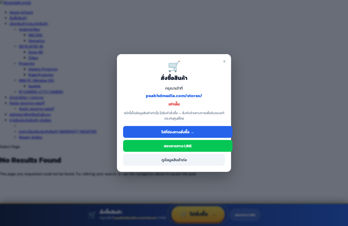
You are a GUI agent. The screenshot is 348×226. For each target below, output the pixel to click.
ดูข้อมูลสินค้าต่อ (174, 160)
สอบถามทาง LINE (178, 146)
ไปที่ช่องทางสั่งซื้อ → (177, 132)
